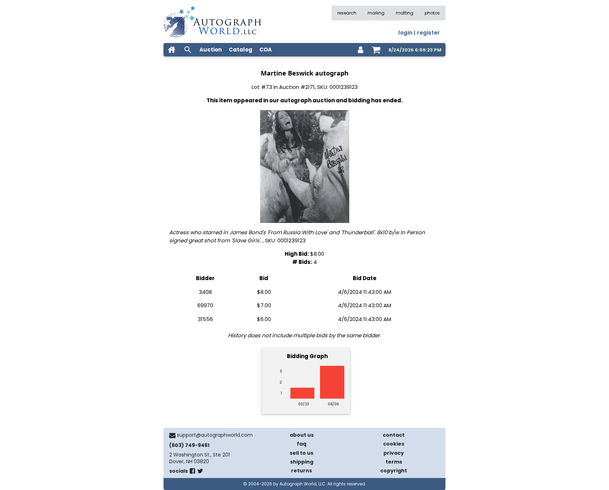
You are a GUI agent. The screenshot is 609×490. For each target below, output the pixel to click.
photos (432, 13)
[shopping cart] (376, 50)
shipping (301, 461)
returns (301, 470)
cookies (393, 443)
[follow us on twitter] (200, 472)
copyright (393, 470)
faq (301, 443)
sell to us (301, 452)
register (428, 32)
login (405, 32)
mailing (376, 13)
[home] (171, 50)
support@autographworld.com (215, 434)
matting (404, 13)
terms (394, 461)
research (346, 13)
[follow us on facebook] (192, 472)
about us (302, 434)
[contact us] (172, 435)
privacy (393, 452)
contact (394, 434)
